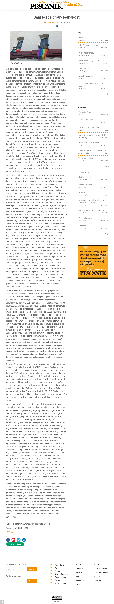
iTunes (57, 580)
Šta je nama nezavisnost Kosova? (92, 210)
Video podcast (60, 583)
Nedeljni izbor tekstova (16, 564)
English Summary (13, 576)
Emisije (79, 572)
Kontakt (97, 576)
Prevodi (57, 571)
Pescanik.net (59, 565)
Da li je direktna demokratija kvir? (92, 135)
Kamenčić (82, 225)
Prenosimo (80, 580)
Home (78, 564)
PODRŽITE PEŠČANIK (15, 544)
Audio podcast (60, 577)
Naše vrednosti (84, 177)
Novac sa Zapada (85, 192)
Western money (85, 185)
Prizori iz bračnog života (88, 60)
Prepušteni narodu (86, 53)
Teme (78, 584)
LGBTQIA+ (10, 532)
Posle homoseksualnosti (88, 143)
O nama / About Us (101, 572)
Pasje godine (83, 68)
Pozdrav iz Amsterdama (88, 127)
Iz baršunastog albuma (88, 45)
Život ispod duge (85, 120)
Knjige (96, 564)
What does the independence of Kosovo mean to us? (91, 201)
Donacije (97, 580)
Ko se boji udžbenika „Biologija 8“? (92, 150)
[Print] (57, 26)
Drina (80, 37)
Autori (57, 568)
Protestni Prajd (84, 112)
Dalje (106, 94)
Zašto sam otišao (85, 158)
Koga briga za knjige (87, 76)
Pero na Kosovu (85, 218)
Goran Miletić (51, 22)
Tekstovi (79, 568)
